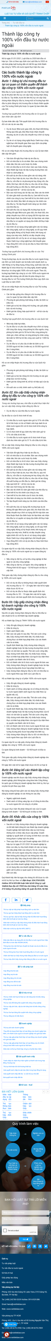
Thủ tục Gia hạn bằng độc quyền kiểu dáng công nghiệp (22, 1012)
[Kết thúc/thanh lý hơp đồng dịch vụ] (38, 1189)
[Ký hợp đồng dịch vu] (38, 1156)
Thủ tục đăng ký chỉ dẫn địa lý (13, 1016)
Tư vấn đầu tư (18, 23)
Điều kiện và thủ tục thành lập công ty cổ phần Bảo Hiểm (22, 1049)
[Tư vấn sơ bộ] (13, 1156)
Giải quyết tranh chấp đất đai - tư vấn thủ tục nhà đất (21, 1074)
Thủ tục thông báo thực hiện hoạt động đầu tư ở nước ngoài (23, 952)
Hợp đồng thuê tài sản (10, 971)
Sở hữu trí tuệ (26, 993)
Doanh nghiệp (26, 1023)
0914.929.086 (14, 2)
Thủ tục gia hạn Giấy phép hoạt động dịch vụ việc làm (21, 913)
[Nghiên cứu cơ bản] (38, 1141)
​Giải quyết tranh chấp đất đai (13, 1077)
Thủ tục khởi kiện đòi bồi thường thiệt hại (17, 1066)
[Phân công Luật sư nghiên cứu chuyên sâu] (38, 1173)
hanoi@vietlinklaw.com (33, 2)
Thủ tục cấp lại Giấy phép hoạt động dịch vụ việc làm (21, 909)
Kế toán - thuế (26, 1085)
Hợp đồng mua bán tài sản (12, 985)
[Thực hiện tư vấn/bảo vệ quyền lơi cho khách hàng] (13, 1173)
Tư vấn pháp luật (26, 967)
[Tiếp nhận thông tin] (13, 1141)
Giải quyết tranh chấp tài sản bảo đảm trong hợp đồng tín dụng (24, 1070)
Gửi (24, 1239)
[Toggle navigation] (5, 18)
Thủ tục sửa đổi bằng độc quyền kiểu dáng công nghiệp (22, 1003)
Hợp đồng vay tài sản (10, 974)
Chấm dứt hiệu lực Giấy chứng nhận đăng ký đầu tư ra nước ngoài (25, 956)
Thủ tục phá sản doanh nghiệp (13, 1027)
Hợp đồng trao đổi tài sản (12, 982)
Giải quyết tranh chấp (26, 1056)
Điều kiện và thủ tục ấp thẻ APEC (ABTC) (16, 928)
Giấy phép (26, 905)
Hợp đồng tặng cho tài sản (12, 978)
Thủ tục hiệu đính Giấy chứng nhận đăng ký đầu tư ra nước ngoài (25, 959)
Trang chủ (6, 23)
